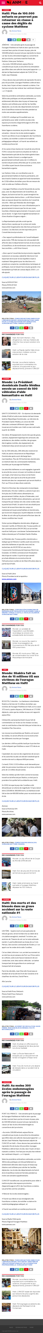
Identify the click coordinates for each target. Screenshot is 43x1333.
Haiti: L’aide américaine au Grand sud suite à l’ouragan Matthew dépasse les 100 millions (25, 885)
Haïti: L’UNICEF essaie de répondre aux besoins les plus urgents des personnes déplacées (26, 1294)
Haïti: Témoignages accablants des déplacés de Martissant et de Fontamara (26, 1306)
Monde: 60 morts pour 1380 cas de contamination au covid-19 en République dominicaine (25, 655)
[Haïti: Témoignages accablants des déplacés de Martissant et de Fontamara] (6, 1307)
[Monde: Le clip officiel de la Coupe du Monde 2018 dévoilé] (6, 862)
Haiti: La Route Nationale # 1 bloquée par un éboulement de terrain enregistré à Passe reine (25, 1056)
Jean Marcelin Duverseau (18, 1028)
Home (31, 1327)
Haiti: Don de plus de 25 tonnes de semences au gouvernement (26, 872)
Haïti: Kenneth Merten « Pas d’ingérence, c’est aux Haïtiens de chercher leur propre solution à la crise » (26, 341)
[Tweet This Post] (14, 39)
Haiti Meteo (22, 1262)
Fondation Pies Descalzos (25, 842)
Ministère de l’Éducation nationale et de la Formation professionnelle (20, 1263)
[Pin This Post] (24, 39)
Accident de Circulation (25, 1026)
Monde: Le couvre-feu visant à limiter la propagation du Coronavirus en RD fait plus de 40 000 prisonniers (25, 644)
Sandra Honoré (24, 323)
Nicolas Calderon (31, 613)
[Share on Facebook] (9, 39)
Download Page (21, 1327)
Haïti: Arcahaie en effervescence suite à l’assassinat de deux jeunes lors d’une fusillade (25, 1046)
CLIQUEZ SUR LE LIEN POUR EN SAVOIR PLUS (20, 277)
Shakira (21, 844)
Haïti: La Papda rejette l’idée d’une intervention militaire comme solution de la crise (25, 352)
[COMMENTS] (33, 39)
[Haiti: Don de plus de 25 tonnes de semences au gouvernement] (6, 874)
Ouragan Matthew (10, 323)
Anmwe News (16, 31)
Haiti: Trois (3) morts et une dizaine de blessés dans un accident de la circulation (26, 1068)
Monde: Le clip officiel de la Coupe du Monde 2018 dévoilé (26, 860)
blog (11, 1327)
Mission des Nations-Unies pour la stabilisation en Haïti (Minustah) (20, 321)
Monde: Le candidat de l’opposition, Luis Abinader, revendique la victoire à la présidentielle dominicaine (23, 632)
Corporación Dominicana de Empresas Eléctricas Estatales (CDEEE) (20, 610)
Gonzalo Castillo (15, 613)
